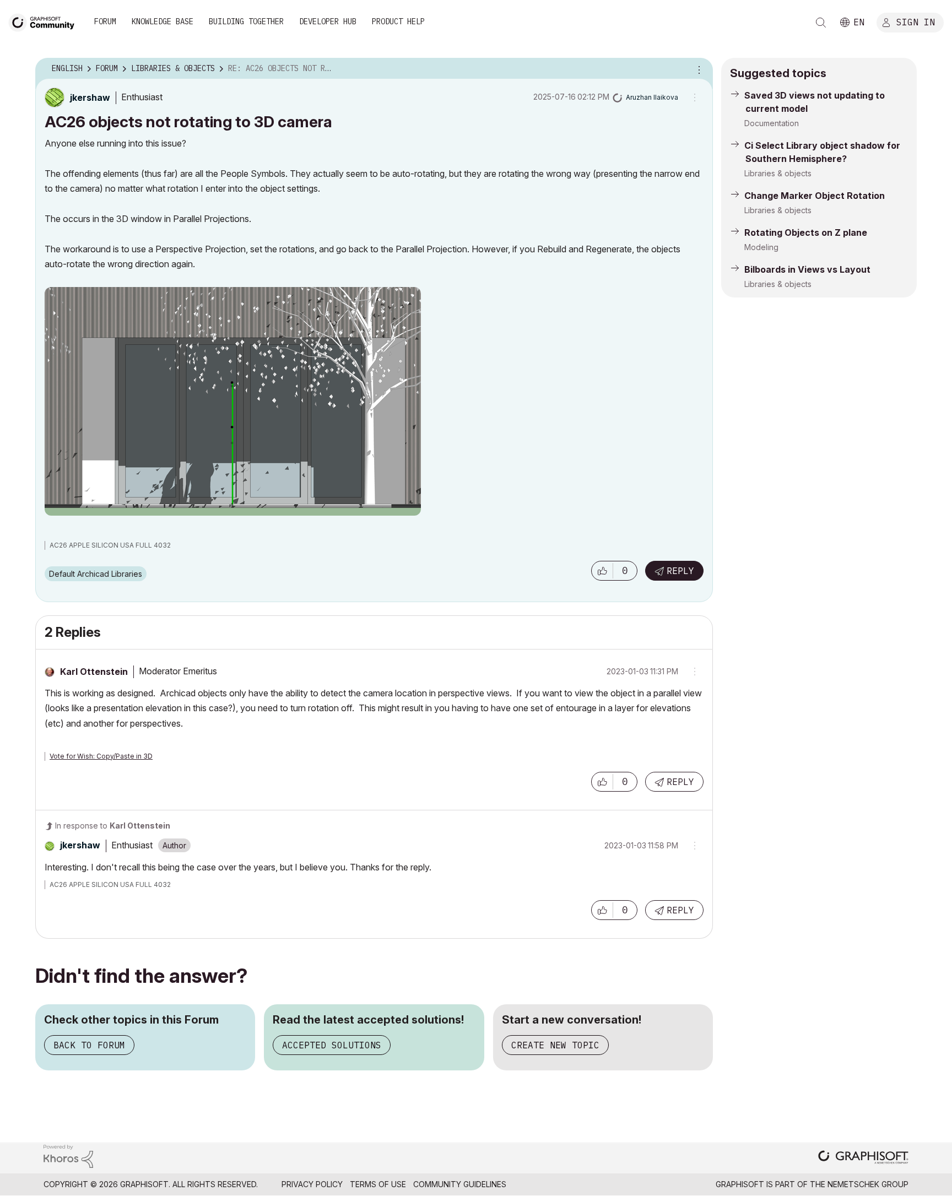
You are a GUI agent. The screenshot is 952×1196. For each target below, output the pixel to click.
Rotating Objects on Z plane (805, 232)
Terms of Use (378, 1184)
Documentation (771, 123)
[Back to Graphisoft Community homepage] (45, 21)
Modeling (761, 247)
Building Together (246, 21)
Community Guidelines (459, 1184)
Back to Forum (89, 1045)
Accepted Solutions (331, 1045)
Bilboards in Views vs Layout (807, 269)
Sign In (915, 21)
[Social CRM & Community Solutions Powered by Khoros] (68, 1155)
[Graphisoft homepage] (863, 1158)
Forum (105, 21)
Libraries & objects (778, 173)
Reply (680, 570)
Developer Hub (327, 21)
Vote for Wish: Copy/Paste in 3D (101, 756)
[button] (602, 570)
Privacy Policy (312, 1184)
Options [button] (697, 69)
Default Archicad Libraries (95, 573)
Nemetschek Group (867, 1184)
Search (821, 22)
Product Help (398, 21)
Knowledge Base (162, 21)
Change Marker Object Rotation (814, 195)
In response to (112, 825)
